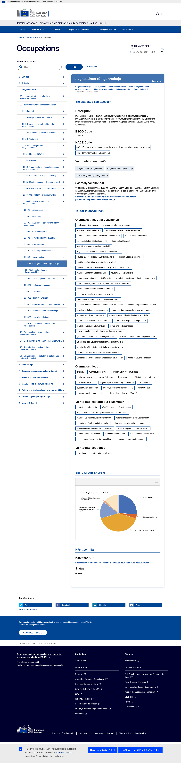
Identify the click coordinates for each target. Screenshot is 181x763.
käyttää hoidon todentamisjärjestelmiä (93, 246)
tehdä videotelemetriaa (115, 434)
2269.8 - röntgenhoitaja (34, 257)
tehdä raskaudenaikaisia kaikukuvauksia (94, 428)
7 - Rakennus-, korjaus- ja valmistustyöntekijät (40, 390)
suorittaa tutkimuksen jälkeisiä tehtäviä (94, 321)
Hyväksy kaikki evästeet (102, 750)
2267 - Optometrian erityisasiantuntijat (39, 195)
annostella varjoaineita (87, 407)
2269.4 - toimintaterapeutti (35, 231)
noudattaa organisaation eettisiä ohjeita (94, 278)
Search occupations (26, 61)
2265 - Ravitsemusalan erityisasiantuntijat (41, 182)
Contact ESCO (81, 660)
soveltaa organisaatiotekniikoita (142, 305)
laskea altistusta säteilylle (130, 257)
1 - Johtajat (24, 83)
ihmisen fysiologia (105, 377)
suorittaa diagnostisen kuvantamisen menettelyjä (134, 310)
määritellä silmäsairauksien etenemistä (94, 418)
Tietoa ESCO (38, 29)
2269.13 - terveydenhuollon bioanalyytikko (42, 304)
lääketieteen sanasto (86, 382)
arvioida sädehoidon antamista (116, 225)
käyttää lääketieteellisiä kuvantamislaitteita (95, 257)
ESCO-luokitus (31, 37)
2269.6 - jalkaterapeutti (34, 244)
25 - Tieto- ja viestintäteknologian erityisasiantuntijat (34, 348)
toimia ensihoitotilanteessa (121, 326)
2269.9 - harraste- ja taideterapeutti (39, 279)
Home (19, 37)
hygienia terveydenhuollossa (125, 372)
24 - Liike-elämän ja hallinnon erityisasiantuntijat (41, 341)
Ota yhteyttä (127, 29)
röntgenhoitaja (139, 89)
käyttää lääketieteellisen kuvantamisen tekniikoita (98, 252)
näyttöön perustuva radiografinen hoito (117, 382)
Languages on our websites (91, 733)
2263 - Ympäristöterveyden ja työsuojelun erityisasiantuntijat (41, 168)
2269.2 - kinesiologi (32, 216)
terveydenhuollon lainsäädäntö (123, 393)
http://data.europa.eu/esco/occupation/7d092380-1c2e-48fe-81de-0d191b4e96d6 (112, 563)
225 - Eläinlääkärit (30, 139)
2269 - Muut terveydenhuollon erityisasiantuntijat (36, 202)
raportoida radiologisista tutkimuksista (132, 418)
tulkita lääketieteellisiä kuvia (142, 434)
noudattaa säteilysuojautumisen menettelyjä (135, 278)
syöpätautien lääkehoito (87, 388)
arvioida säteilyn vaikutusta (89, 230)
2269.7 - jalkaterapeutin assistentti (39, 251)
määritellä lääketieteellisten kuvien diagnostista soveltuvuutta (103, 267)
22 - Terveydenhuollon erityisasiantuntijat (38, 105)
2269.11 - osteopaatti (33, 291)
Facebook (66, 605)
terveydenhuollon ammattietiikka (91, 393)
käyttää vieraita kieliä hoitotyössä (116, 407)
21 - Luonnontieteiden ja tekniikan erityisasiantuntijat (35, 97)
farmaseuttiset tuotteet (98, 372)
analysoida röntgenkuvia (87, 225)
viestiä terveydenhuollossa (139, 358)
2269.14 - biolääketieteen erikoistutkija (41, 311)
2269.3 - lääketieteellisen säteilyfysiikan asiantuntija (41, 224)
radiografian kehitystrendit (102, 453)
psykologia (81, 453)
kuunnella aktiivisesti (121, 241)
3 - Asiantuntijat (26, 365)
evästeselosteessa (64, 752)
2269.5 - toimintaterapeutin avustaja (39, 238)
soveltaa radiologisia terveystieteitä (92, 310)
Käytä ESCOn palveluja (79, 29)
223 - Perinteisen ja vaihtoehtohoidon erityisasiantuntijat (38, 125)
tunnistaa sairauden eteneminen (130, 439)
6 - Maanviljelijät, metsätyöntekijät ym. (36, 384)
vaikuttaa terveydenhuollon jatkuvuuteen (137, 337)
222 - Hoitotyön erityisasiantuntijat (37, 118)
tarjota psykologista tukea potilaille (131, 321)
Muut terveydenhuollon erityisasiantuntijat (112, 89)
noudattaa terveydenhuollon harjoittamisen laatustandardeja (103, 283)
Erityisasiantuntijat (83, 87)
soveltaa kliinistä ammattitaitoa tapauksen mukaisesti (100, 305)
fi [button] (161, 13)
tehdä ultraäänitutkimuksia (88, 434)
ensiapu (80, 372)
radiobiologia (144, 382)
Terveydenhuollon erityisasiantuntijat (110, 87)
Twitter (28, 605)
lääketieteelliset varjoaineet (145, 377)
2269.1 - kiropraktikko (33, 210)
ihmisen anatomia (84, 377)
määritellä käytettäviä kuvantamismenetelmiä (96, 262)
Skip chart (117, 482)
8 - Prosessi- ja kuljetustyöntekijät (34, 397)
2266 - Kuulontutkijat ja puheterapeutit (39, 188)
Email (138, 605)
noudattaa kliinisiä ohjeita (122, 273)
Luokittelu (56, 29)
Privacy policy (124, 733)
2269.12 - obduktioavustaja (36, 298)
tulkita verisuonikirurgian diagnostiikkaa (94, 439)
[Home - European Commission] (36, 12)
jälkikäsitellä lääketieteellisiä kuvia (92, 241)
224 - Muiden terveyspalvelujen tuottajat (39, 133)
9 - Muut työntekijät (28, 403)
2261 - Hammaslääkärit (33, 154)
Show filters (92, 67)
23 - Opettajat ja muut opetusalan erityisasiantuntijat (34, 333)
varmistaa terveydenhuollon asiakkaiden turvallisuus (100, 358)
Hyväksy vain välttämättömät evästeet (140, 750)
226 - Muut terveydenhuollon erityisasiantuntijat (34, 146)
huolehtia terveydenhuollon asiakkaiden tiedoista (98, 236)
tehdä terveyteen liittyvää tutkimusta (132, 428)
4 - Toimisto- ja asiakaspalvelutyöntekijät (38, 371)
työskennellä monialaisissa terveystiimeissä (96, 337)
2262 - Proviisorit (30, 161)
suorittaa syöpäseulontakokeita (90, 315)
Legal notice (140, 733)
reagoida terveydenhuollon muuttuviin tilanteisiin (98, 299)
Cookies (110, 733)
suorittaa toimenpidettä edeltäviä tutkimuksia (128, 315)
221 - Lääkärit (28, 111)
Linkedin (102, 605)
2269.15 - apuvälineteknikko (36, 317)
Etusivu (23, 29)
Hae (74, 66)
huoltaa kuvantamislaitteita (136, 236)
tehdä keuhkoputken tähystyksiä (91, 326)
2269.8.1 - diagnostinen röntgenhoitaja (42, 264)
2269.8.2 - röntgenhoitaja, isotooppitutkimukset (36, 271)
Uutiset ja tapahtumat (107, 29)
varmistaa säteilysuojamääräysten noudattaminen (98, 352)
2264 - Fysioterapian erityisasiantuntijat (40, 176)
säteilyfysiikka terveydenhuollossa (118, 388)
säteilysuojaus (144, 388)
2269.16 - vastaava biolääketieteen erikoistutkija (39, 325)
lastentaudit (123, 377)
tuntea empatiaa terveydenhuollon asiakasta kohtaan (100, 331)
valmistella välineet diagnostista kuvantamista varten (100, 347)
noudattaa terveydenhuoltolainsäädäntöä (95, 289)
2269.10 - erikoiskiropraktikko (37, 285)
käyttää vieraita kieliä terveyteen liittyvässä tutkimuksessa (102, 412)
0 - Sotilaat (24, 77)
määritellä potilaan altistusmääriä (91, 273)
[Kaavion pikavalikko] (156, 481)
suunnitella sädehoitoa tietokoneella (92, 423)
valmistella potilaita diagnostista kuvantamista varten (100, 342)
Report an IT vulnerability (63, 733)
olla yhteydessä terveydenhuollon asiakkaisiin (97, 294)
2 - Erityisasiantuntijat (29, 90)
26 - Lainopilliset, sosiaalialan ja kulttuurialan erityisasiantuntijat (39, 357)
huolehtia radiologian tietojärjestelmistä (123, 230)
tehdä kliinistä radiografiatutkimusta (129, 423)
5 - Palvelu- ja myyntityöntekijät (33, 377)
